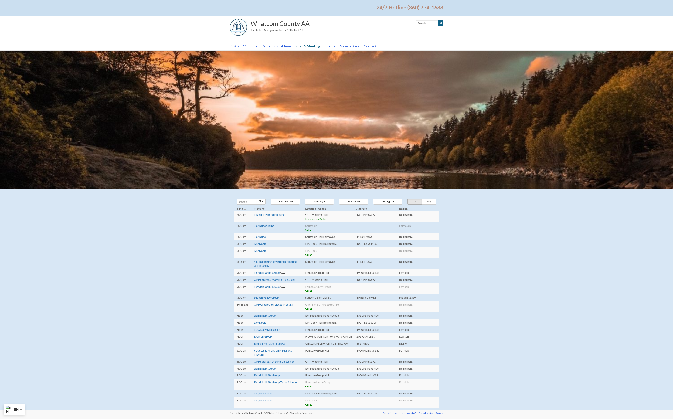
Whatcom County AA (280, 23)
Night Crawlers (263, 393)
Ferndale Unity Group (267, 272)
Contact (370, 46)
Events (330, 46)
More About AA (409, 413)
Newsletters (349, 46)
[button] (285, 202)
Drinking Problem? (276, 46)
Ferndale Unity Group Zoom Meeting (276, 382)
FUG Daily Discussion (267, 329)
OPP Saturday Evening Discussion (274, 361)
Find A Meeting (308, 46)
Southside (260, 236)
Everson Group (263, 336)
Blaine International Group (270, 343)
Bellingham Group (265, 315)
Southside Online (264, 225)
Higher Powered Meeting (269, 214)
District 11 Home (243, 46)
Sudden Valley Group (266, 297)
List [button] (415, 201)
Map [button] (429, 201)
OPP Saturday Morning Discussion (274, 279)
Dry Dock (260, 243)
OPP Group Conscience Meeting (273, 304)
